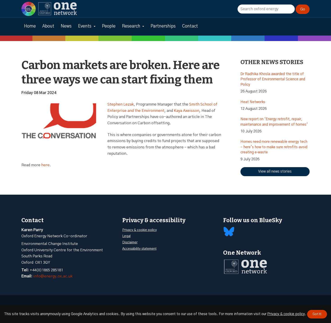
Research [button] (131, 26)
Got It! (317, 314)
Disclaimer (130, 242)
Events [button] (84, 26)
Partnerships (163, 26)
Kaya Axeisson (186, 111)
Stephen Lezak (120, 104)
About (48, 26)
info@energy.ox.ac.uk (53, 276)
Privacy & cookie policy (139, 230)
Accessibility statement (139, 248)
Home (30, 26)
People (109, 26)
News (66, 26)
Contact (190, 26)
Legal (126, 236)
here (45, 165)
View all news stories (275, 171)
